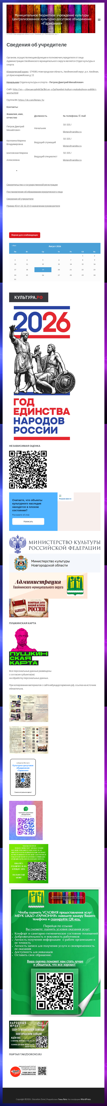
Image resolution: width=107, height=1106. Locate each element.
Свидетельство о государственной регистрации (32, 184)
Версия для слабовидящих (24, 235)
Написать (28, 521)
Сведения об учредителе (20, 198)
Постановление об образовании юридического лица (35, 191)
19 (43, 270)
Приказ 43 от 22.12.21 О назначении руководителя (33, 205)
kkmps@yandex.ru (72, 131)
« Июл (14, 246)
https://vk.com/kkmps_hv (31, 99)
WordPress (86, 1099)
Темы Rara (62, 1099)
